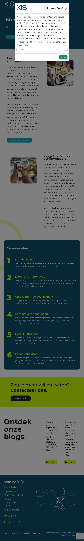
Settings (63, 50)
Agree (63, 57)
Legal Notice (22, 50)
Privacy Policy (23, 45)
